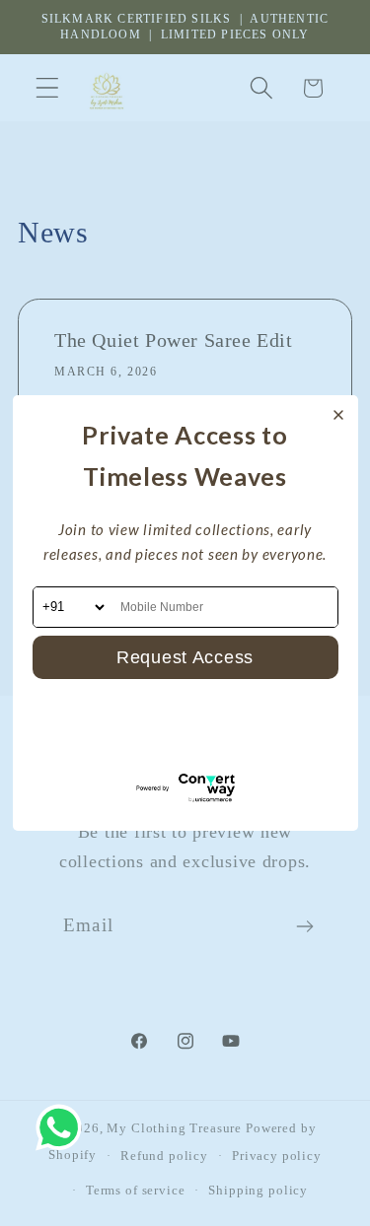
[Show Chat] (64, 1127)
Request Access (185, 657)
